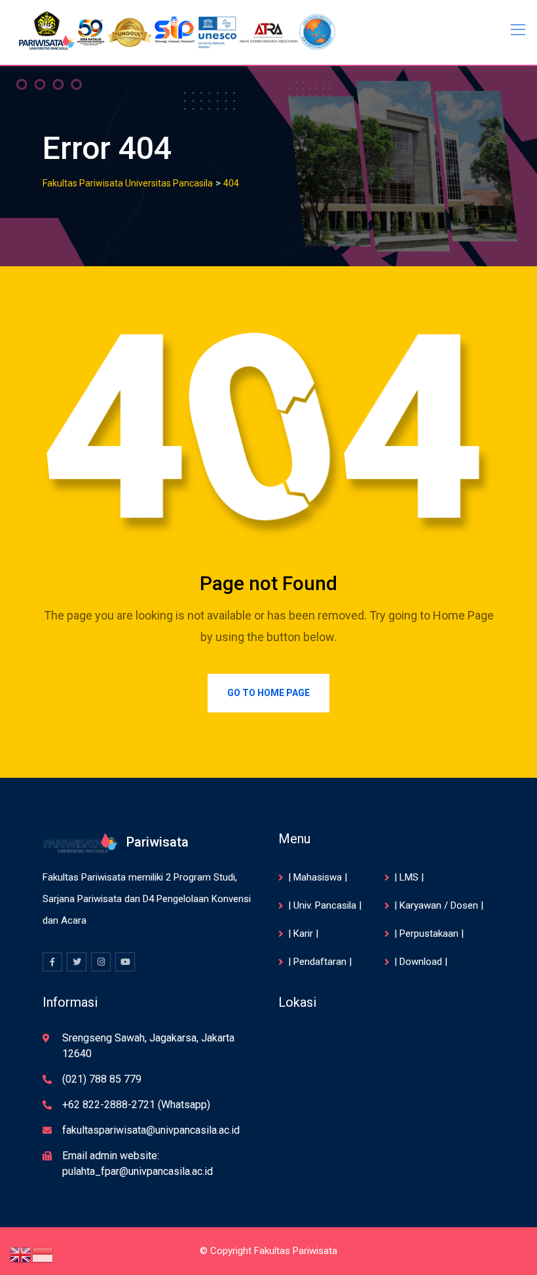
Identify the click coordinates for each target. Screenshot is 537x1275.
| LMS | (409, 877)
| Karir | (303, 933)
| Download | (420, 962)
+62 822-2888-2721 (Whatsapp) (136, 1104)
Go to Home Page (268, 693)
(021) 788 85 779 (101, 1079)
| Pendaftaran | (320, 962)
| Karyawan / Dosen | (438, 905)
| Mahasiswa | (317, 877)
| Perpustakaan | (429, 933)
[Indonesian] (43, 1254)
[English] (21, 1254)
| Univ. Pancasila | (324, 905)
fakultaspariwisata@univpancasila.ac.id (151, 1130)
